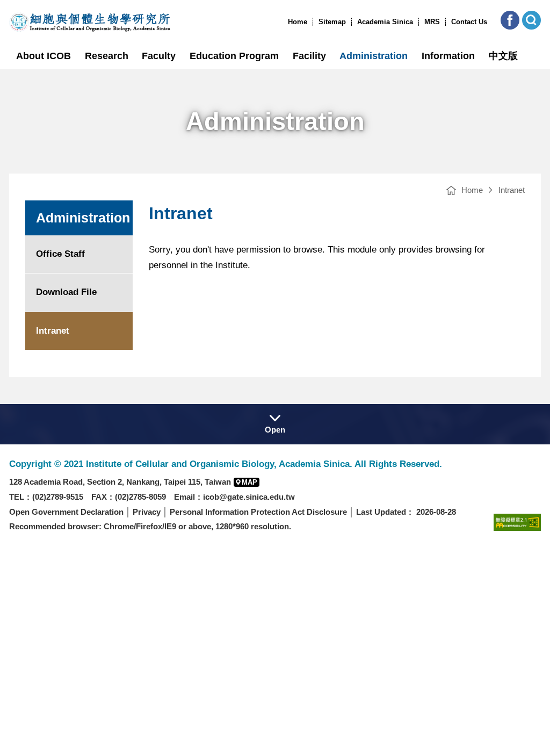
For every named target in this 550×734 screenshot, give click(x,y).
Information (448, 56)
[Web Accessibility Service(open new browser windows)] (517, 522)
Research (106, 56)
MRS (432, 22)
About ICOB (43, 56)
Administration (373, 56)
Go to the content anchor (31, 2)
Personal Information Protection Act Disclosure (258, 511)
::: (284, 22)
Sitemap (332, 22)
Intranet (511, 190)
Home (297, 22)
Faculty (159, 56)
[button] (510, 20)
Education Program (234, 56)
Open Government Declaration (66, 511)
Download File (66, 292)
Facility (309, 56)
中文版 (503, 56)
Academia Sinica (385, 22)
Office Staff (60, 254)
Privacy (147, 511)
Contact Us (469, 22)
